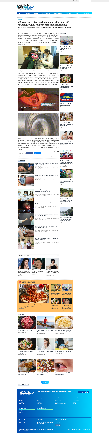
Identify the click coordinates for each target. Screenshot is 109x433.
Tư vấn (74, 402)
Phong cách (39, 403)
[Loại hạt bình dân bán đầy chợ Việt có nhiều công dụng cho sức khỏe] (34, 293)
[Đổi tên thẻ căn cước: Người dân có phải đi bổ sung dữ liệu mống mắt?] (26, 231)
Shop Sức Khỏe (86, 13)
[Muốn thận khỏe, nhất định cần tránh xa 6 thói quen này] (27, 365)
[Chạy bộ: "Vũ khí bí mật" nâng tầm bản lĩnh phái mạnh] (45, 322)
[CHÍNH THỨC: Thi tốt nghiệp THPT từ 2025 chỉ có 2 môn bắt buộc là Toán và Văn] (26, 195)
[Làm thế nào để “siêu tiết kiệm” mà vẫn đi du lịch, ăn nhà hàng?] (66, 173)
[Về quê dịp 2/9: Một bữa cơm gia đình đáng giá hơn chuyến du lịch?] (66, 116)
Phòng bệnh (39, 402)
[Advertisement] (66, 245)
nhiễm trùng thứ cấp (50, 156)
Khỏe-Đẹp (36, 13)
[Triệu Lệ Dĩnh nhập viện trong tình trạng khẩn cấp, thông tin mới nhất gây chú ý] (52, 263)
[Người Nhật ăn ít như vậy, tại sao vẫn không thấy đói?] (45, 365)
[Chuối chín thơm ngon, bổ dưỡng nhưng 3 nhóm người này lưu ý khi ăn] (64, 322)
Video (77, 13)
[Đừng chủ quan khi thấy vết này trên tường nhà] (45, 344)
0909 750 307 (58, 422)
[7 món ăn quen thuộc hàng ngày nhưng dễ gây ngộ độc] (27, 344)
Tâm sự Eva (57, 402)
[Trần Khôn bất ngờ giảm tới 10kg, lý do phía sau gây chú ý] (38, 263)
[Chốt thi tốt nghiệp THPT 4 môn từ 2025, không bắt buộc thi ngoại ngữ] (26, 243)
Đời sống (19, 19)
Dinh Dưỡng (68, 13)
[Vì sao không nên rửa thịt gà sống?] (64, 344)
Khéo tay (21, 412)
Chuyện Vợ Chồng (46, 13)
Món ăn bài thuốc (23, 410)
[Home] (19, 13)
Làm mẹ (75, 403)
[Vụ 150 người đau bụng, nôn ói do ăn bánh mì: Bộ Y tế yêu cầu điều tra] (66, 78)
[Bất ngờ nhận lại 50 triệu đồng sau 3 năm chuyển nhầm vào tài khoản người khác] (26, 168)
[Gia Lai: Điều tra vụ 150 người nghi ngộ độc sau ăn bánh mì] (66, 40)
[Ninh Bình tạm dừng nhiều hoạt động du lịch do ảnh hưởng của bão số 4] (66, 211)
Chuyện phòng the (59, 400)
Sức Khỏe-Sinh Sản (58, 13)
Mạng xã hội (21, 403)
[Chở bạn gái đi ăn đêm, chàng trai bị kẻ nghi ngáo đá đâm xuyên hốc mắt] (26, 219)
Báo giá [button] (58, 425)
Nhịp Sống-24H (27, 13)
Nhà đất (21, 400)
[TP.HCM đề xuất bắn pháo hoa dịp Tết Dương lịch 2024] (26, 207)
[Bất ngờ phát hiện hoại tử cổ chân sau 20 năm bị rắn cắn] (26, 180)
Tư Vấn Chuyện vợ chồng (60, 403)
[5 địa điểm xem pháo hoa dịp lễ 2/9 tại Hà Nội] (66, 97)
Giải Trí (38, 400)
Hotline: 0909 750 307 (35, 0)
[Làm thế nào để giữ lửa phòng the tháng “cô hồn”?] (66, 135)
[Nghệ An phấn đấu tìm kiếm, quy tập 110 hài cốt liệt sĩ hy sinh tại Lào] (66, 192)
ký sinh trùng (34, 156)
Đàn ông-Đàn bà (76, 400)
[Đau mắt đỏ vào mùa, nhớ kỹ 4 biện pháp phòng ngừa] (64, 365)
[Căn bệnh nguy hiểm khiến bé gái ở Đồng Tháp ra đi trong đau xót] (66, 59)
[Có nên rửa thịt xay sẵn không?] (27, 322)
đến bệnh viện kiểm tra (42, 156)
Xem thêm (45, 382)
